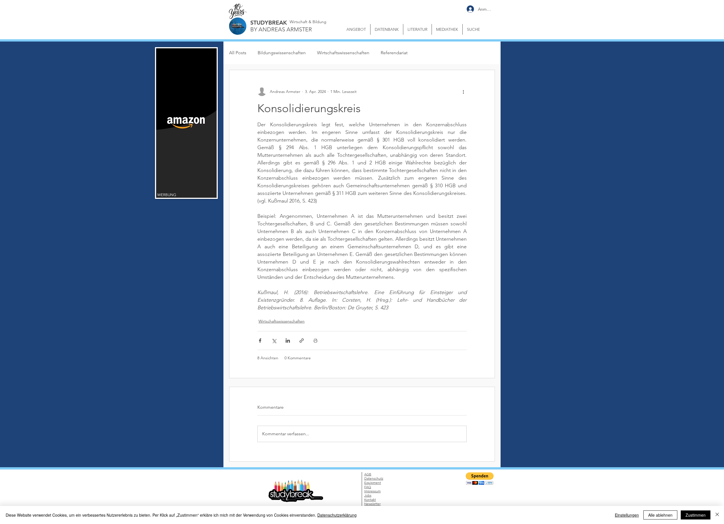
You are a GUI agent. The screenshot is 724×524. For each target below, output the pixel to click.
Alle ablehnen (660, 515)
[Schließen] (717, 514)
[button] (471, 232)
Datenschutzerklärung (337, 515)
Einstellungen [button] (627, 515)
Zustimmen (696, 515)
